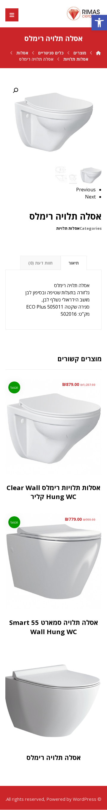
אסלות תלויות (68, 228)
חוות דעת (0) (40, 263)
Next (90, 196)
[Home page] (98, 53)
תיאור (73, 263)
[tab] (74, 263)
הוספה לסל (46, 469)
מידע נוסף (45, 729)
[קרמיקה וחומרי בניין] (84, 13)
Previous (86, 189)
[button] (99, 22)
